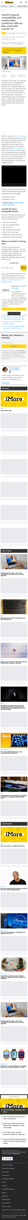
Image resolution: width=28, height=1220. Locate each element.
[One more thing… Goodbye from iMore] (14, 1106)
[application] (14, 174)
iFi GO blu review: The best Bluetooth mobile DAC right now (14, 1133)
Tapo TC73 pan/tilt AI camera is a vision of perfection (14, 1118)
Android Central (6, 1203)
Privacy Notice (22, 352)
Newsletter (23, 75)
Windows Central (6, 1206)
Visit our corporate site (14, 1153)
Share (5, 75)
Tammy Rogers (12, 33)
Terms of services (20, 350)
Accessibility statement (8, 1178)
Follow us (15, 75)
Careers (4, 1182)
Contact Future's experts (8, 1168)
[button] (26, 2)
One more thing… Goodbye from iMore (14, 1111)
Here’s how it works (18, 43)
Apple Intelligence (22, 6)
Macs (3, 10)
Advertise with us (6, 1199)
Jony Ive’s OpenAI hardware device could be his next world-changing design (15, 1141)
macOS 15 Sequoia (19, 136)
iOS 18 (11, 6)
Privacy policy (5, 1172)
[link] (6, 290)
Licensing (4, 1185)
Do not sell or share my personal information (13, 1210)
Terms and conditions (7, 1165)
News (3, 33)
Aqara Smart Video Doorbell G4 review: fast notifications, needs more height (13, 1125)
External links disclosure (8, 1189)
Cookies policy (5, 1175)
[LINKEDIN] (10, 372)
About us (4, 1192)
